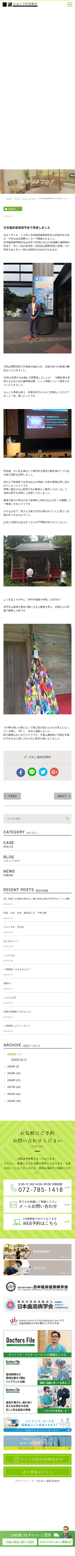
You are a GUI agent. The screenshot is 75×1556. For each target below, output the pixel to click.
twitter (43, 772)
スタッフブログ (29, 199)
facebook (20, 772)
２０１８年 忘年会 (13, 927)
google (54, 772)
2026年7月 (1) (19, 1059)
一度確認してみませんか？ (17, 969)
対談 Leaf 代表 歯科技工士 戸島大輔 (24, 913)
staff (12, 209)
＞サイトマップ (24, 1481)
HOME (9, 199)
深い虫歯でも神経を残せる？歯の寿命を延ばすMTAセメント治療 (36, 898)
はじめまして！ (11, 941)
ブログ (17, 199)
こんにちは (9, 955)
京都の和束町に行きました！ (18, 1011)
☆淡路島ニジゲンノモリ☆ (17, 1025)
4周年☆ (7, 983)
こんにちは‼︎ (9, 997)
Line (32, 772)
